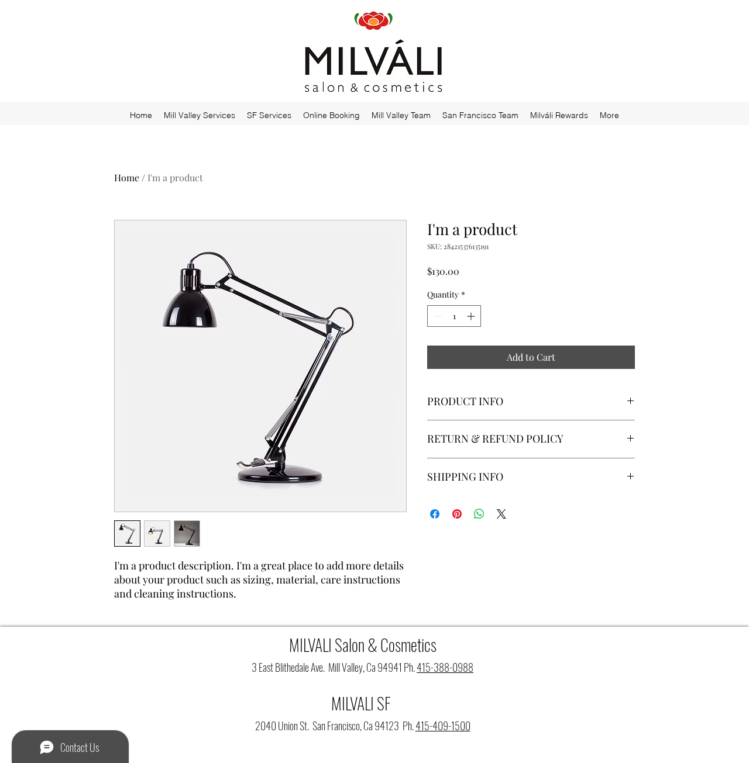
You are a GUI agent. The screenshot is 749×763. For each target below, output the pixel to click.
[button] (331, 115)
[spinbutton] (454, 316)
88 (468, 667)
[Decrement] (436, 316)
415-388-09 (440, 667)
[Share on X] (501, 514)
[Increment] (472, 316)
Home (126, 177)
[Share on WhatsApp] (479, 514)
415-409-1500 (442, 725)
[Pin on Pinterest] (457, 514)
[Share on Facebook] (435, 514)
